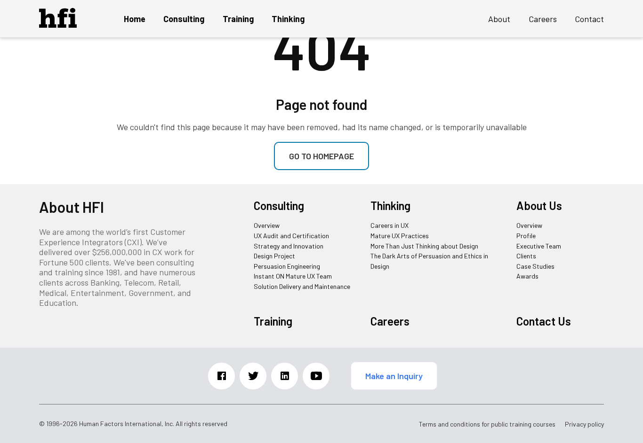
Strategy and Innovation (288, 246)
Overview (267, 225)
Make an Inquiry (394, 376)
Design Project (274, 256)
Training (238, 19)
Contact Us (543, 321)
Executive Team (538, 246)
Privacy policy (584, 424)
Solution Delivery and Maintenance (302, 286)
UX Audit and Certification (291, 236)
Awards (527, 276)
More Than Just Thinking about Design (424, 246)
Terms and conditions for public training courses (487, 424)
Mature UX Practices (399, 236)
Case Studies (535, 266)
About (499, 19)
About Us (539, 205)
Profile (526, 236)
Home (134, 19)
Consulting (183, 19)
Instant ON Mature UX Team (293, 276)
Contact (589, 19)
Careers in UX (389, 225)
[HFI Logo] (58, 24)
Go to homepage (321, 156)
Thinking (288, 19)
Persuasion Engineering (287, 266)
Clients (526, 256)
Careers (543, 19)
